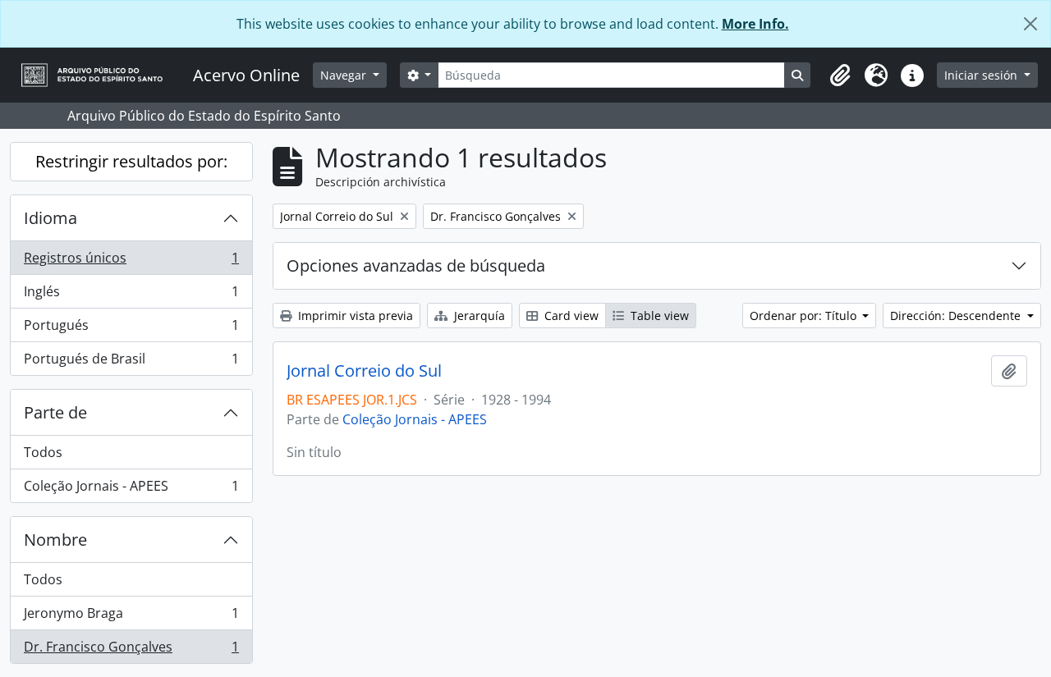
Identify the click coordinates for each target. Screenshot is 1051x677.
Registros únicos (131, 262)
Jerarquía (478, 315)
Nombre (55, 539)
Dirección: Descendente (957, 315)
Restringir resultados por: (131, 161)
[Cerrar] (1030, 24)
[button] (840, 75)
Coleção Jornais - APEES (131, 489)
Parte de (55, 412)
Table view (658, 315)
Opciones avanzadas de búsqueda (416, 265)
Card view (570, 315)
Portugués (131, 329)
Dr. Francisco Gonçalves (131, 650)
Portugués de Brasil (131, 362)
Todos (43, 452)
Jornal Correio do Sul (364, 371)
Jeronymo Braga (131, 617)
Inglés (131, 295)
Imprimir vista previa (354, 315)
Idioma (50, 218)
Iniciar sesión (982, 75)
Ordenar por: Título (805, 315)
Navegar (344, 75)
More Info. (755, 24)
